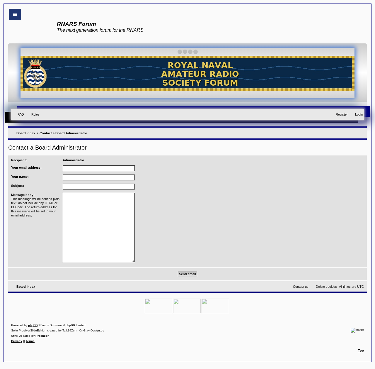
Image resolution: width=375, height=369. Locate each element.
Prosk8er (42, 335)
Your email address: (26, 167)
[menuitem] (18, 114)
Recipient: (19, 160)
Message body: (23, 195)
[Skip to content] (15, 14)
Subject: (17, 185)
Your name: (20, 176)
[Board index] (31, 31)
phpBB (33, 325)
